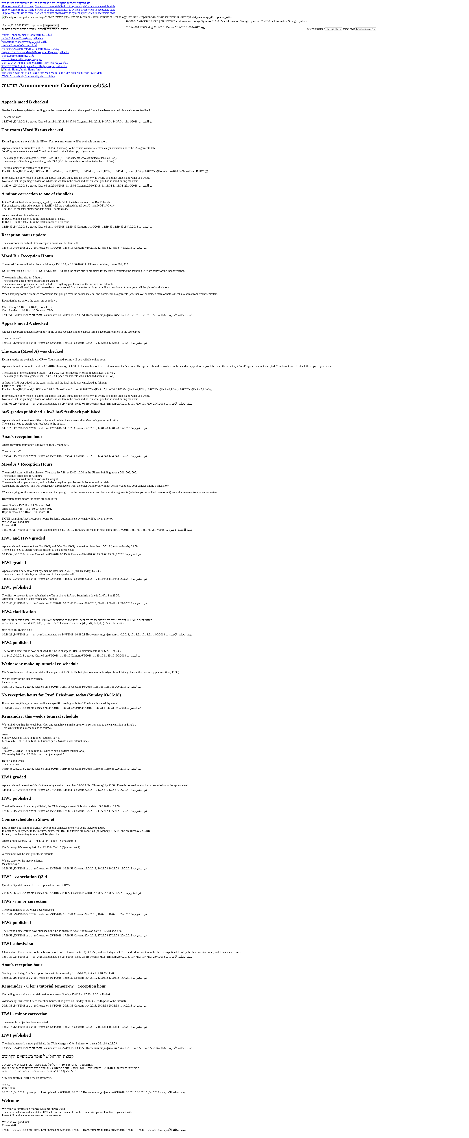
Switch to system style (73, 6)
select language (316, 28)
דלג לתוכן (85, 3)
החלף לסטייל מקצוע (55, 3)
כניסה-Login (51, 25)
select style (349, 28)
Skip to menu (26, 6)
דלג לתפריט (73, 3)
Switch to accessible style (100, 6)
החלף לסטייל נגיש (11, 3)
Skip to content (10, 6)
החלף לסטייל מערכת (32, 3)
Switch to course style (47, 6)
